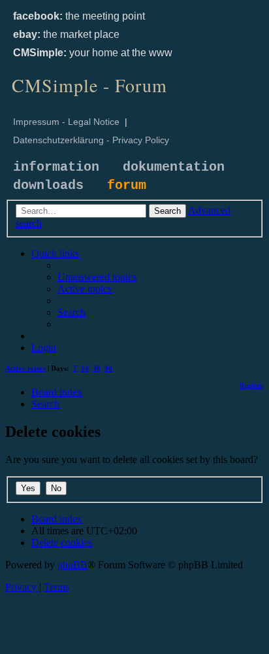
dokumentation (174, 167)
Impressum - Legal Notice (66, 121)
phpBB (72, 564)
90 (108, 368)
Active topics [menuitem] (25, 368)
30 (97, 368)
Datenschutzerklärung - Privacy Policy (91, 140)
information (56, 167)
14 (85, 368)
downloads (48, 185)
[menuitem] (96, 277)
